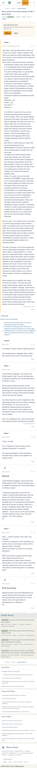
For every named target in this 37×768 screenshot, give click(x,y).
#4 (34, 437)
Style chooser (7, 759)
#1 (34, 46)
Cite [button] (32, 309)
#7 (34, 583)
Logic (4, 19)
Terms (15, 762)
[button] (31, 46)
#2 (34, 344)
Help (25, 762)
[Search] (34, 2)
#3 (34, 369)
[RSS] (29, 762)
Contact (5, 762)
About (10, 762)
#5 (34, 471)
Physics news (4, 319)
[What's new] (30, 2)
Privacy (20, 762)
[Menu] (3, 3)
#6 (34, 532)
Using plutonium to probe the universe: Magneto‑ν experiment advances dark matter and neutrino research (20, 333)
